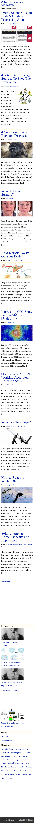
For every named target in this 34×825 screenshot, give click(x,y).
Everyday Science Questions (13, 753)
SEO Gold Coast (27, 820)
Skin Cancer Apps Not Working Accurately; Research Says (17, 377)
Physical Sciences (11, 767)
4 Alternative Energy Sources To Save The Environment (16, 78)
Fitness (21, 260)
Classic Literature (7, 740)
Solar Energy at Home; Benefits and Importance (15, 536)
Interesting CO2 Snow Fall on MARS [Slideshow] (16, 315)
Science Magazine (8, 820)
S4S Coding (5, 736)
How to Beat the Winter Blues (12, 479)
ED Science (19, 749)
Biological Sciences (12, 23)
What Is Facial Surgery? (11, 192)
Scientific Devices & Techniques (16, 426)
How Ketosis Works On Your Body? (15, 254)
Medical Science (11, 139)
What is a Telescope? (16, 422)
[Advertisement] (17, 607)
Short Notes (4, 547)
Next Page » (6, 582)
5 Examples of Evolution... (10, 690)
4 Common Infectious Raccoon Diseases (16, 134)
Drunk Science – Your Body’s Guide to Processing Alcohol (16, 16)
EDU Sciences (26, 749)
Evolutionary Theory (19, 756)
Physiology (21, 767)
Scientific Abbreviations (15, 771)
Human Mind (24, 760)
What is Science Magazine (12, 3)
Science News (11, 322)
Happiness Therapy (12, 485)
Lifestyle (9, 544)
